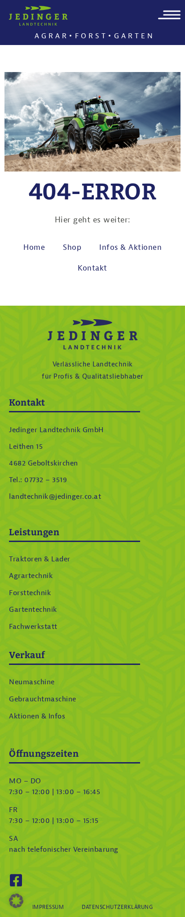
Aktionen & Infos (37, 716)
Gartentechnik (33, 609)
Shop (72, 247)
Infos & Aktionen (130, 247)
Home (34, 247)
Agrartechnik (31, 575)
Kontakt (92, 268)
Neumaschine (32, 682)
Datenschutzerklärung (117, 907)
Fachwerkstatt (33, 626)
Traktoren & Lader (39, 559)
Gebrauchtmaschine (42, 699)
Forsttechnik (30, 592)
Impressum (48, 907)
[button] (16, 901)
